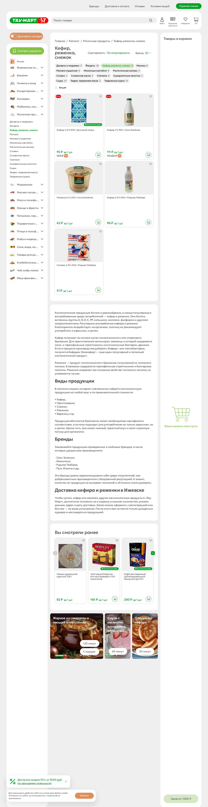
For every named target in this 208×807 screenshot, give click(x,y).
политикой (52, 795)
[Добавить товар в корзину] (98, 155)
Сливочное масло (82, 75)
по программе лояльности (34, 783)
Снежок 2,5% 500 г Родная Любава (76, 265)
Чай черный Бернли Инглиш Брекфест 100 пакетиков (102, 576)
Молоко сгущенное (68, 70)
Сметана (103, 75)
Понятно (84, 795)
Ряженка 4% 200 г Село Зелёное (75, 197)
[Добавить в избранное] (100, 96)
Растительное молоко (126, 70)
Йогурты (92, 65)
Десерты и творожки (69, 65)
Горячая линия (188, 6)
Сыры (61, 80)
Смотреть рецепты (29, 50)
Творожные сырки (116, 80)
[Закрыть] (66, 781)
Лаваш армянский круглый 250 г (67, 575)
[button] (27, 67)
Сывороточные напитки (128, 75)
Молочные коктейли (96, 70)
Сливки (61, 75)
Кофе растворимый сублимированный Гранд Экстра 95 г (135, 576)
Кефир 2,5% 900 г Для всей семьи (75, 130)
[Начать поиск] (151, 20)
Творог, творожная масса (86, 80)
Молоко (142, 65)
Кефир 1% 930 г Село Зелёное (123, 130)
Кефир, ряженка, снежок (118, 65)
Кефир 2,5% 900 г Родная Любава (126, 197)
